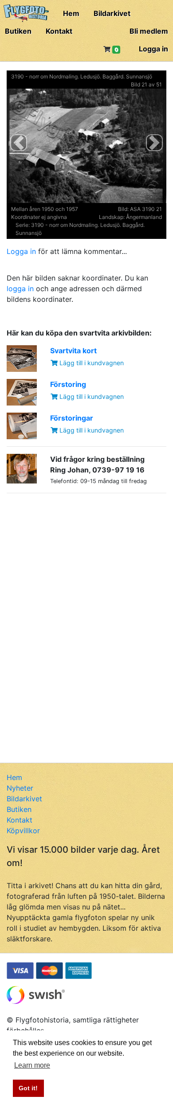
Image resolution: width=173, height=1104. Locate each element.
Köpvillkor (23, 830)
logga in (20, 288)
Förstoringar (71, 418)
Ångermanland (144, 217)
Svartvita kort (73, 350)
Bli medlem (149, 31)
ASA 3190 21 (146, 209)
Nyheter (20, 788)
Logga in (153, 48)
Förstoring (68, 384)
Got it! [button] (28, 1088)
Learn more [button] (32, 1065)
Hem (71, 13)
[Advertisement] (73, 555)
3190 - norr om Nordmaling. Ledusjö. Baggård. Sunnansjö (81, 76)
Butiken (18, 31)
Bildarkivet (112, 13)
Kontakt (59, 31)
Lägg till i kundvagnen (91, 363)
